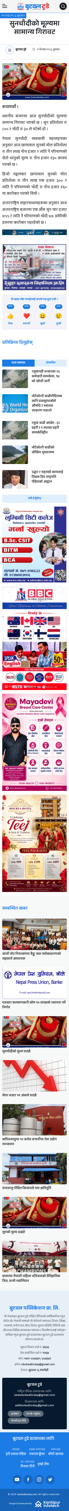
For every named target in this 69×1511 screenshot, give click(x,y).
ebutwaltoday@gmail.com (38, 1364)
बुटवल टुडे (20, 50)
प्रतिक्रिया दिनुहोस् (17, 343)
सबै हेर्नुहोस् (34, 498)
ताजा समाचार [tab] (18, 363)
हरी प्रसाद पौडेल (16, 1454)
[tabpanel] (34, 436)
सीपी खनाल (55, 1454)
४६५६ (46, 1347)
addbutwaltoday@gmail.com (34, 1405)
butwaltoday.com (27, 1495)
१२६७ (46, 1353)
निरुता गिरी (27, 1466)
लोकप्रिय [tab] (51, 363)
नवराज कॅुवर (37, 1454)
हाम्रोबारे (15, 1414)
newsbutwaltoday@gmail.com (34, 1395)
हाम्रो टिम (43, 1464)
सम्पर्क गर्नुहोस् (33, 1414)
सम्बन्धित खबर (14, 909)
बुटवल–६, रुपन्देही (38, 1370)
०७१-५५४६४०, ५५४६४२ (37, 1359)
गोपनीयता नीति (18, 1421)
